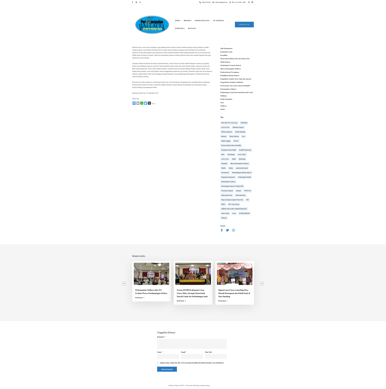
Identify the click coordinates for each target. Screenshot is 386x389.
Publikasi (223, 96)
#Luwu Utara (225, 127)
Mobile (223, 168)
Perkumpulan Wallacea (228, 89)
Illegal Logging (225, 141)
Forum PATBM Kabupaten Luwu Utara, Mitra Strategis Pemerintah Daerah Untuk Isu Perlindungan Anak (192, 293)
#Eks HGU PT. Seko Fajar (229, 123)
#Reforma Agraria (238, 127)
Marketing (242, 159)
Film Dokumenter (226, 48)
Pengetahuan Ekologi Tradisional (231, 82)
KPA (222, 154)
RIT (247, 200)
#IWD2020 (244, 123)
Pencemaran (225, 172)
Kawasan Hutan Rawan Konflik (231, 145)
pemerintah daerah (242, 168)
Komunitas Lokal (226, 52)
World (222, 109)
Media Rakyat (225, 62)
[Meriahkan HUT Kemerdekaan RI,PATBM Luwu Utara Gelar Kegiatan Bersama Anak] (27, 273)
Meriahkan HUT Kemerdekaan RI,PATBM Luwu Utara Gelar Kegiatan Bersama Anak (23, 293)
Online (231, 168)
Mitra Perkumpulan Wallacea (230, 69)
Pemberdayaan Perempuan (229, 72)
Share (153, 103)
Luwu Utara (225, 159)
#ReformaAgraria (226, 132)
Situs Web (208, 352)
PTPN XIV (247, 190)
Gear (243, 136)
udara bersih (225, 213)
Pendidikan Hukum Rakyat (229, 75)
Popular (238, 190)
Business (223, 136)
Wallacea (223, 106)
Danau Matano (234, 136)
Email (183, 352)
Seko (222, 102)
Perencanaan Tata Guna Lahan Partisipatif (235, 86)
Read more (14, 301)
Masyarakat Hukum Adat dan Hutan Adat (234, 58)
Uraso (234, 213)
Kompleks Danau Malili (228, 150)
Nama (159, 352)
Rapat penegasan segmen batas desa (232, 200)
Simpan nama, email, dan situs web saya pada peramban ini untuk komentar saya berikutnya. (192, 363)
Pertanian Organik (227, 190)
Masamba (224, 163)
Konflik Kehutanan (245, 150)
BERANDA (187, 20)
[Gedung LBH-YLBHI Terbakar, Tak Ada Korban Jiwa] (68, 273)
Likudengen (231, 154)
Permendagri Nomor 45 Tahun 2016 (232, 186)
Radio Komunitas (226, 99)
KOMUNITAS (179, 28)
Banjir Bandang (240, 132)
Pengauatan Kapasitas (228, 177)
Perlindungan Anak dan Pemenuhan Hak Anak (236, 92)
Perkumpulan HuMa (244, 177)
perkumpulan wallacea (228, 181)
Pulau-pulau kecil (226, 195)
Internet (236, 141)
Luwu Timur (242, 154)
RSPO (223, 204)
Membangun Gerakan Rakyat (230, 65)
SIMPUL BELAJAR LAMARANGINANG (234, 209)
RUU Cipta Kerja (233, 204)
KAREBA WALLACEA (202, 20)
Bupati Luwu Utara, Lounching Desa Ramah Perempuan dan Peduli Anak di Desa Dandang (234, 293)
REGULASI (191, 28)
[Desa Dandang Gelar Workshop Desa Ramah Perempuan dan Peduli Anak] (276, 273)
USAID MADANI (244, 213)
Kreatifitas (223, 55)
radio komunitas (240, 195)
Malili (234, 159)
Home (177, 20)
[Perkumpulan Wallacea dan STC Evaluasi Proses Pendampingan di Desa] (151, 273)
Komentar (161, 337)
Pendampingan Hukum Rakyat (241, 172)
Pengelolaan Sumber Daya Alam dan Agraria (235, 79)
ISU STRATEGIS (218, 20)
